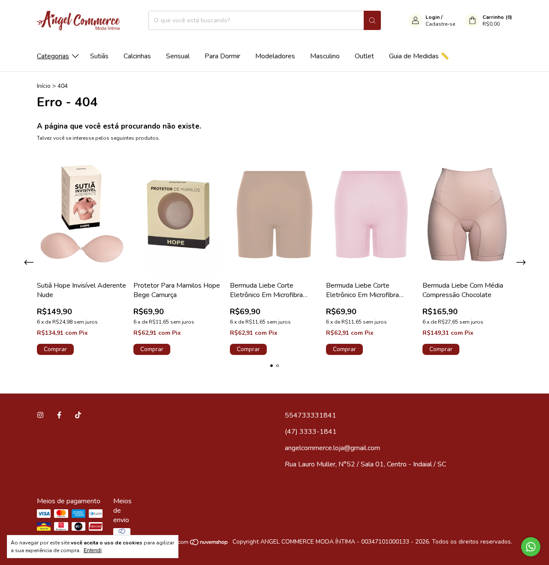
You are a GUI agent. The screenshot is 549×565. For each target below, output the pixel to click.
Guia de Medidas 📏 (419, 56)
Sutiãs (99, 56)
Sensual (178, 56)
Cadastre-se (440, 24)
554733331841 (310, 415)
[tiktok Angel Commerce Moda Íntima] (78, 415)
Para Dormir (222, 56)
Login (432, 17)
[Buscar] (372, 20)
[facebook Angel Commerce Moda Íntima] (59, 415)
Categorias (53, 56)
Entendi (93, 550)
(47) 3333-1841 (311, 431)
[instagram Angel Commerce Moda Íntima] (40, 415)
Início (44, 86)
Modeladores (275, 56)
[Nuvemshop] (196, 544)
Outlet (364, 56)
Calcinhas (137, 56)
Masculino (325, 56)
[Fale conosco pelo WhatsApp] (530, 546)
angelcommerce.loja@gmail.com (332, 448)
